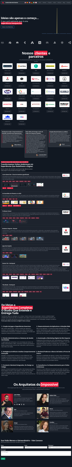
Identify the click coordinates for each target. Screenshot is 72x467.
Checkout (9, 188)
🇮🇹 (34, 2)
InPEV (9, 205)
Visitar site (8, 73)
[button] (50, 447)
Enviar (3, 458)
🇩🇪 (32, 2)
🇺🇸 (25, 2)
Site (3, 188)
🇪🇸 (27, 2)
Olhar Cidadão (16, 205)
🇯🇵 (36, 2)
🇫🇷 (29, 2)
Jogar (4, 205)
